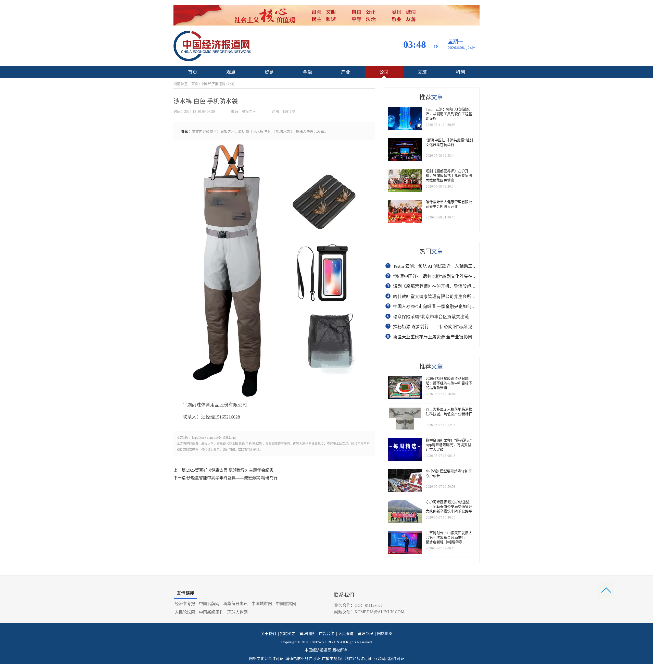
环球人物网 (237, 612)
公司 (383, 72)
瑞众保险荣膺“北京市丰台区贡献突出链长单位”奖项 (443, 316)
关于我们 (268, 634)
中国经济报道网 (212, 84)
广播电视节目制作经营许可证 (347, 659)
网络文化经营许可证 (266, 659)
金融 (307, 72)
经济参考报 (185, 603)
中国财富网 (286, 603)
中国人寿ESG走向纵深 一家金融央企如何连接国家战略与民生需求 (456, 306)
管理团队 (306, 634)
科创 (460, 72)
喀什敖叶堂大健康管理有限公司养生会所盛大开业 (440, 296)
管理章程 (364, 634)
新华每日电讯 (235, 603)
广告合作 (325, 634)
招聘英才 (286, 634)
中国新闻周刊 (211, 612)
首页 (192, 72)
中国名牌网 (209, 603)
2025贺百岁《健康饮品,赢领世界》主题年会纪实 (230, 470)
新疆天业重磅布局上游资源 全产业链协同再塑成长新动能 (448, 337)
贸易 (269, 72)
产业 (345, 72)
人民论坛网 (185, 612)
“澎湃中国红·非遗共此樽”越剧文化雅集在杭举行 (439, 276)
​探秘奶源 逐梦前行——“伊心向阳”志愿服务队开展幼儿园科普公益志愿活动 (465, 326)
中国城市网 (262, 603)
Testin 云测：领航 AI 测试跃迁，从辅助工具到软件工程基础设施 (454, 266)
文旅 (422, 72)
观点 (230, 72)
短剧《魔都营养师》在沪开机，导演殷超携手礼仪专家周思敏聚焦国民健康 (464, 286)
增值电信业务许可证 (302, 659)
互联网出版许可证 (389, 659)
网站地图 (383, 634)
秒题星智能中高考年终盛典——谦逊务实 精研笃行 (232, 478)
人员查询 (345, 634)
